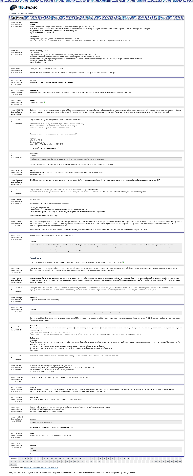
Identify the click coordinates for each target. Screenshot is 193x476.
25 (108, 458)
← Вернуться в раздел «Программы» (21, 13)
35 (148, 458)
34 (144, 458)
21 (92, 458)
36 (152, 458)
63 (87, 461)
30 (128, 458)
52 (43, 461)
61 (79, 461)
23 (100, 458)
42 (176, 458)
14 (64, 458)
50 (35, 461)
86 (180, 461)
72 (123, 461)
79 (152, 461)
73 (127, 461)
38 (160, 458)
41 (172, 458)
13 (60, 458)
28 (120, 458)
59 (71, 461)
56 (59, 461)
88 (15, 464)
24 (104, 458)
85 (176, 461)
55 (55, 461)
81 (160, 461)
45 (15, 461)
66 (99, 461)
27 (116, 458)
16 (72, 458)
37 (156, 458)
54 (51, 461)
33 (140, 458)
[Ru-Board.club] (23, 10)
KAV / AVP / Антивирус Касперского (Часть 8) (41, 467)
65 (95, 461)
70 (115, 461)
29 (124, 458)
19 (84, 458)
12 (56, 458)
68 (107, 461)
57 (63, 461)
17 (76, 458)
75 (135, 461)
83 (168, 461)
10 (48, 458)
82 (164, 461)
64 (91, 461)
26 (112, 458)
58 (67, 461)
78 (148, 461)
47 (23, 461)
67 (103, 461)
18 (80, 458)
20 (88, 458)
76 (140, 461)
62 (83, 461)
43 (180, 458)
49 (31, 461)
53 (47, 461)
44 (11, 461)
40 (168, 458)
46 (19, 461)
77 (144, 461)
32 (136, 458)
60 (75, 461)
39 (164, 458)
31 (132, 458)
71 (119, 461)
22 (96, 458)
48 (27, 461)
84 (172, 461)
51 (39, 461)
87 (11, 464)
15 (68, 458)
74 (131, 461)
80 (156, 461)
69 (111, 461)
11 (52, 458)
